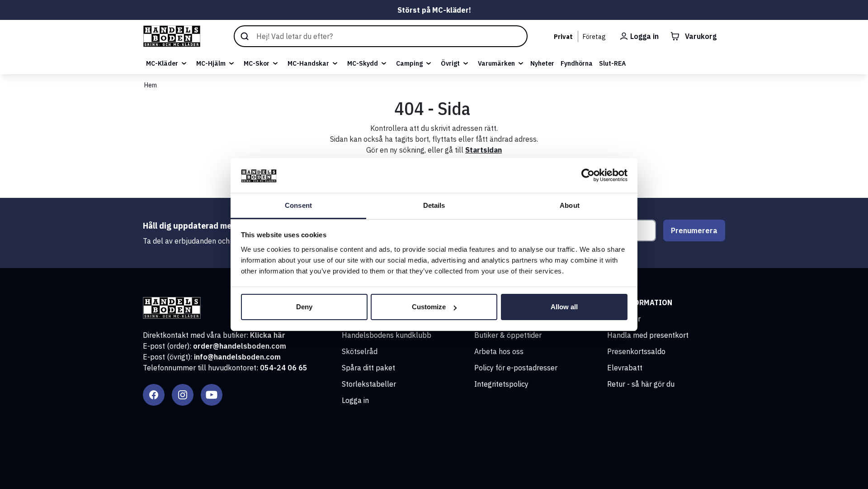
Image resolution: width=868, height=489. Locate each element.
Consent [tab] (298, 205)
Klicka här (267, 335)
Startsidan (483, 149)
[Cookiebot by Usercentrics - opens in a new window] (587, 175)
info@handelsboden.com (237, 356)
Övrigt (450, 63)
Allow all (564, 307)
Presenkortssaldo (636, 351)
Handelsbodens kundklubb (386, 335)
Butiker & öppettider (508, 335)
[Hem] (172, 36)
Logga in (355, 400)
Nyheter (542, 63)
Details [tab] (434, 205)
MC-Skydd (362, 63)
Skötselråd (359, 351)
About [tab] (570, 205)
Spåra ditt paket (368, 367)
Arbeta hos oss (499, 351)
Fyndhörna (577, 63)
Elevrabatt (624, 367)
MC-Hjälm (211, 63)
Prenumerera (694, 230)
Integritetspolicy (501, 383)
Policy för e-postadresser (515, 367)
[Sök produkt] (381, 36)
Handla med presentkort (648, 335)
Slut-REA (612, 63)
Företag (594, 37)
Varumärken (496, 63)
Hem (150, 85)
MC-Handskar (308, 63)
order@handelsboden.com (239, 345)
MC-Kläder (162, 63)
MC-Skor (256, 63)
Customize (429, 307)
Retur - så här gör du (641, 383)
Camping (409, 63)
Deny (304, 307)
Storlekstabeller (369, 383)
